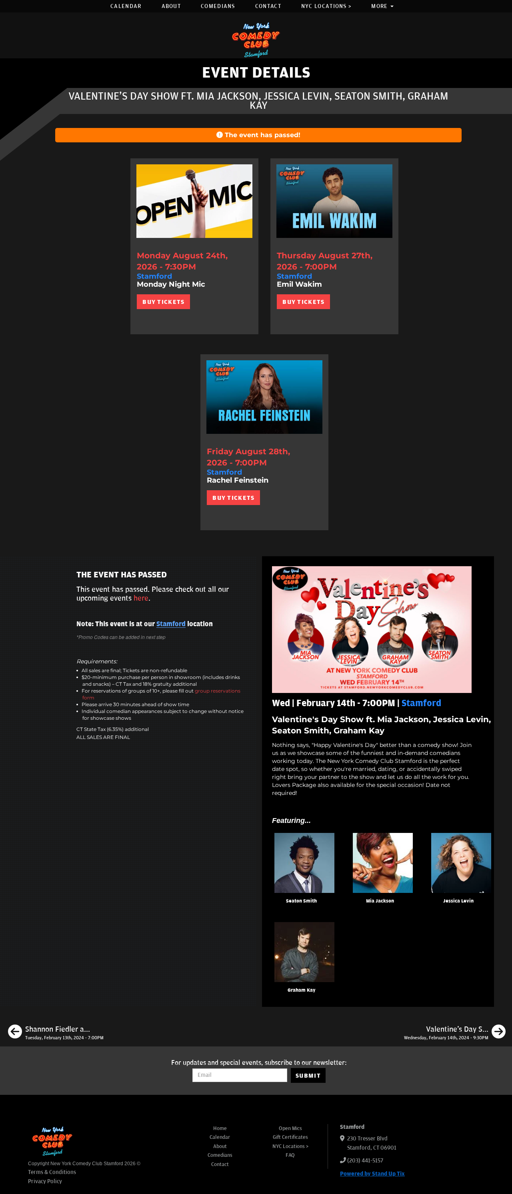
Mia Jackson (380, 901)
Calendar (125, 6)
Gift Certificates (290, 1137)
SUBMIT (308, 1075)
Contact (268, 6)
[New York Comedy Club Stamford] (256, 39)
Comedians (218, 6)
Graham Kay (302, 990)
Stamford (171, 624)
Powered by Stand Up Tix (372, 1173)
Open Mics (290, 1128)
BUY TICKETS (163, 301)
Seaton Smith (301, 901)
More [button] (380, 6)
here (141, 598)
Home (220, 1128)
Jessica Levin (458, 901)
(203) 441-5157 (365, 1160)
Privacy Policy (45, 1181)
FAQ (290, 1155)
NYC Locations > (326, 6)
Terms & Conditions (52, 1172)
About (171, 6)
